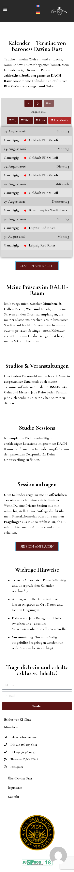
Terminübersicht (61, 120)
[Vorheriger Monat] (28, 103)
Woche (27, 120)
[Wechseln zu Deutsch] (38, 12)
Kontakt (13, 797)
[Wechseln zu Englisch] (38, 5)
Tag (14, 120)
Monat (42, 120)
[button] (5, 9)
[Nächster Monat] (38, 103)
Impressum (15, 787)
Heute (48, 103)
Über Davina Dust (20, 778)
